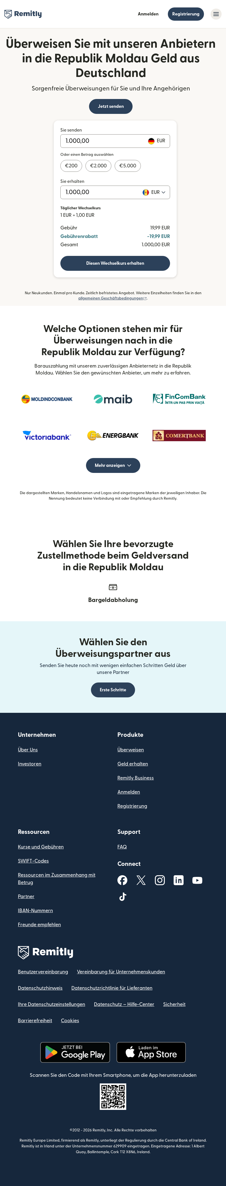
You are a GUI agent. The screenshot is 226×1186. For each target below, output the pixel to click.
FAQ (122, 847)
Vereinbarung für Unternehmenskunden (121, 972)
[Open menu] (216, 14)
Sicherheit (174, 1004)
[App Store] (151, 1052)
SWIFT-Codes (33, 861)
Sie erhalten (72, 181)
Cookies (70, 1020)
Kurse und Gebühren (41, 847)
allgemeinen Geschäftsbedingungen (112, 298)
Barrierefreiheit (35, 1020)
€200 (71, 166)
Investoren (29, 764)
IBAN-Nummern (35, 910)
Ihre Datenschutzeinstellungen (51, 1004)
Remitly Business (135, 778)
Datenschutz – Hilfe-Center (124, 1004)
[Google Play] (75, 1052)
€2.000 (98, 166)
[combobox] (158, 192)
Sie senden (71, 130)
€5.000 (127, 166)
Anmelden (148, 14)
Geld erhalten (132, 764)
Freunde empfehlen (39, 924)
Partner (26, 896)
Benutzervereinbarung (43, 972)
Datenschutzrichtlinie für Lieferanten (111, 988)
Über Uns (28, 750)
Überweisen (130, 750)
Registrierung (186, 14)
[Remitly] (23, 14)
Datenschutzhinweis (40, 988)
